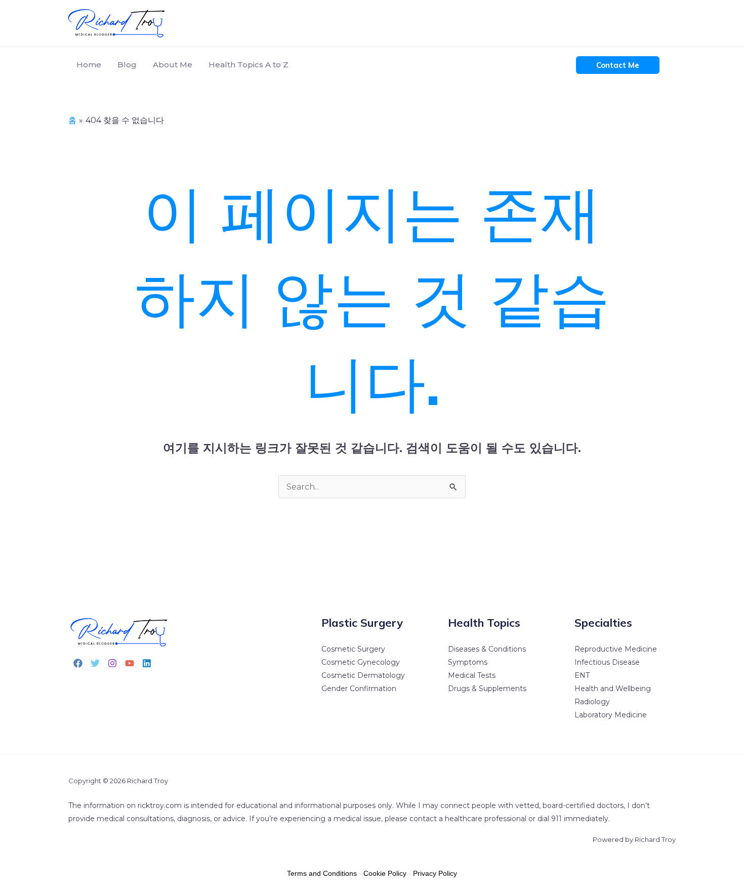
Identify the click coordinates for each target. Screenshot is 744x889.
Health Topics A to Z (248, 64)
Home (88, 64)
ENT (582, 675)
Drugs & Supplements (487, 688)
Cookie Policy (384, 873)
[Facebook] (77, 663)
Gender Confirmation (358, 688)
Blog (127, 64)
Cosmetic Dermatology (363, 675)
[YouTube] (129, 663)
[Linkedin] (146, 663)
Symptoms (467, 662)
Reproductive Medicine (615, 649)
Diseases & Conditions (487, 649)
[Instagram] (112, 663)
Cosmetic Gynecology (360, 662)
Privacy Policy (435, 873)
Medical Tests (471, 675)
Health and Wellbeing (612, 688)
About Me (172, 64)
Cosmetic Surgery (353, 649)
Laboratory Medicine (610, 714)
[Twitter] (95, 663)
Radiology (592, 701)
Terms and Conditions (322, 873)
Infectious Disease (607, 662)
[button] (617, 65)
